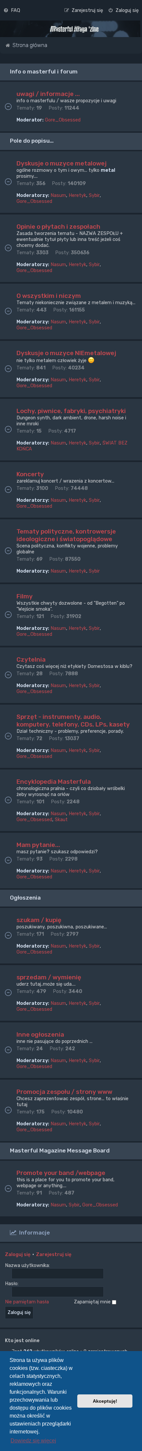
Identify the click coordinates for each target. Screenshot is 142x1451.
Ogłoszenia (25, 897)
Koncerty (30, 474)
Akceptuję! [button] (105, 1401)
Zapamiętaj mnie (93, 1302)
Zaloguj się (17, 1254)
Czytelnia (31, 659)
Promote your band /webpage (61, 1173)
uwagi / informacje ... (48, 94)
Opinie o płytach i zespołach (58, 226)
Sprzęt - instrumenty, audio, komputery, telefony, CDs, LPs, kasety (73, 720)
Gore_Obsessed (63, 120)
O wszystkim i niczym (49, 296)
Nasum (58, 195)
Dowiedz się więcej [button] (33, 1440)
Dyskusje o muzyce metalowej (62, 163)
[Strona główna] (74, 29)
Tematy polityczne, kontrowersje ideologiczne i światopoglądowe (66, 535)
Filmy (25, 596)
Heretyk (77, 195)
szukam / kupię (39, 920)
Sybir (94, 195)
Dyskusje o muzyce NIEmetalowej (66, 353)
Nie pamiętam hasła (27, 1302)
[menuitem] (11, 10)
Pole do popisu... (31, 140)
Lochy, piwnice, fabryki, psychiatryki (71, 411)
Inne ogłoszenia (40, 1034)
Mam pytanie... (38, 845)
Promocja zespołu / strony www (64, 1092)
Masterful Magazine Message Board (60, 1150)
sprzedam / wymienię (49, 977)
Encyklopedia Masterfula (54, 781)
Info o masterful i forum (44, 71)
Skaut (61, 819)
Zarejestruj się (53, 1254)
